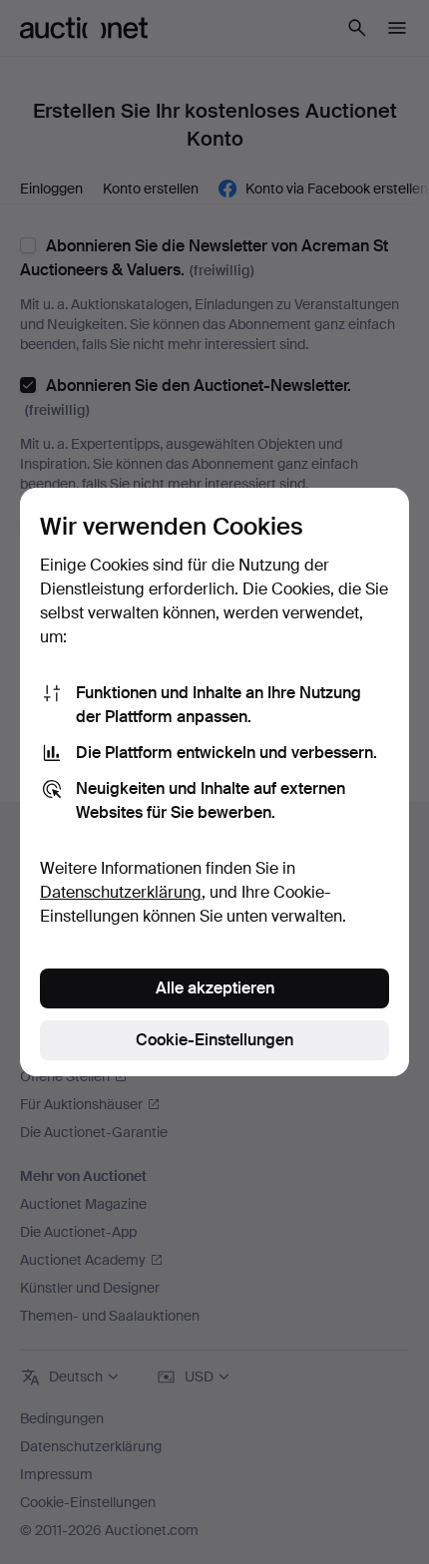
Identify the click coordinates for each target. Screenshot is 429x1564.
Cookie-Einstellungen (214, 1039)
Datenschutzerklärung (121, 892)
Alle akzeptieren (215, 988)
